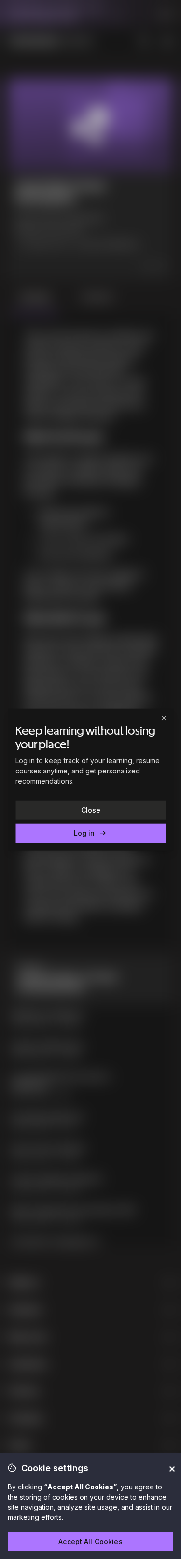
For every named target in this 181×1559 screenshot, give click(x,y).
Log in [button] (90, 833)
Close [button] (90, 810)
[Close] (163, 718)
